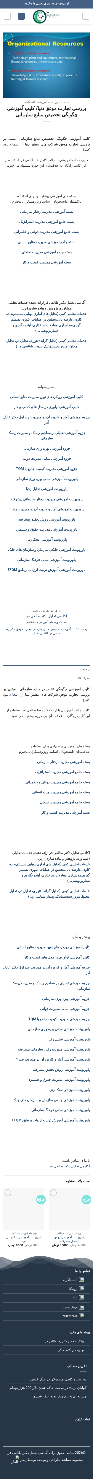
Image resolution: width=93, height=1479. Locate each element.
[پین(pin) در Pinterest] (34, 643)
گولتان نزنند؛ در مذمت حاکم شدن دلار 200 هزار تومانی (47, 1388)
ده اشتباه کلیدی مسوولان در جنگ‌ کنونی (58, 1379)
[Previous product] (42, 128)
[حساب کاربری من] (21, 16)
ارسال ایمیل (70, 1307)
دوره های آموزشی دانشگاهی (41, 102)
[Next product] (50, 128)
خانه (66, 102)
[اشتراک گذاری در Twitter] (50, 643)
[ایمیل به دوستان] (42, 643)
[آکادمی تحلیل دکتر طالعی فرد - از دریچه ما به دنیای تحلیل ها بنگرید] (46, 16)
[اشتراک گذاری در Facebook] (58, 643)
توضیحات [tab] (84, 669)
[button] (85, 16)
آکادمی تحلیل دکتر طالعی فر (46, 616)
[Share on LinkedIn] (26, 643)
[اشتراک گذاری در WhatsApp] (66, 643)
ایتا (75, 1298)
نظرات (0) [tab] (83, 678)
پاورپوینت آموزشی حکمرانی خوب (24, 1239)
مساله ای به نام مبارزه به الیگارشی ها (59, 1396)
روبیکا (73, 1289)
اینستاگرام (70, 1280)
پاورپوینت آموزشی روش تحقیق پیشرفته (69, 1239)
